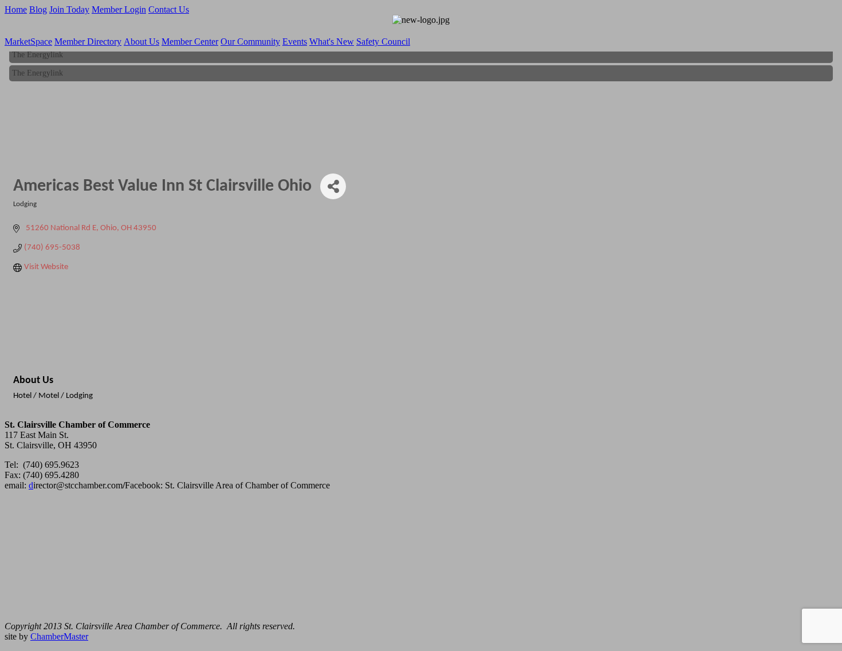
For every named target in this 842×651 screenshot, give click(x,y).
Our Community (250, 41)
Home (16, 9)
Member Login (119, 9)
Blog (38, 9)
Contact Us (168, 9)
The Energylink (37, 53)
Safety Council (383, 41)
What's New (331, 41)
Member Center (190, 41)
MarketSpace (28, 41)
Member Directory (87, 41)
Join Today (69, 9)
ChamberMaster (59, 636)
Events (294, 41)
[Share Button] (333, 186)
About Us (141, 41)
